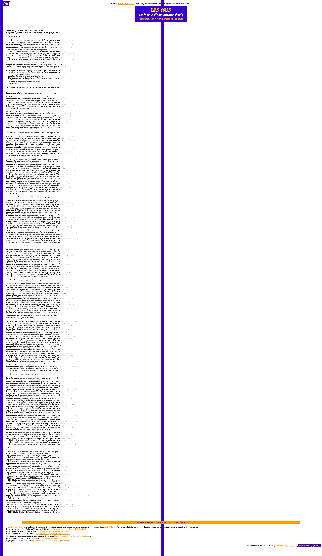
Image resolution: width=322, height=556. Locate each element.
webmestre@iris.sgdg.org (287, 545)
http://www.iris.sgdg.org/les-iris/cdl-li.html (53, 534)
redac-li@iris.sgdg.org (49, 538)
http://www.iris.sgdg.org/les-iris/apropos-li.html (50, 540)
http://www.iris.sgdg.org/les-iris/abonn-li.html (72, 536)
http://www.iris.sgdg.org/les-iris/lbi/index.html (67, 529)
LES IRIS (108, 527)
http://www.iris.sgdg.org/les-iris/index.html (55, 531)
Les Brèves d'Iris (126, 3)
